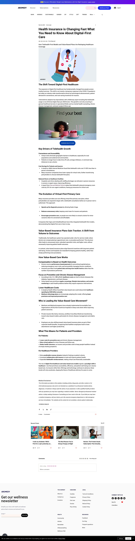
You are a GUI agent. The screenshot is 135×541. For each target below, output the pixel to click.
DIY (65, 14)
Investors (60, 500)
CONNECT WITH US (117, 495)
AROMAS (39, 14)
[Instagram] (116, 498)
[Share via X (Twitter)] (43, 409)
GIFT (77, 14)
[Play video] (67, 123)
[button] (35, 8)
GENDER (59, 14)
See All (102, 423)
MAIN (32, 14)
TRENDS (84, 14)
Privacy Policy (61, 538)
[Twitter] (119, 498)
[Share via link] (51, 409)
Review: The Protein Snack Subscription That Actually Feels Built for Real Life (91, 443)
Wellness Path (61, 531)
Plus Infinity (73, 507)
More (91, 14)
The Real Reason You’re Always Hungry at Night (65, 443)
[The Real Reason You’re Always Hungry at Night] (67, 432)
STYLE (71, 14)
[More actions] (95, 25)
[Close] (133, 538)
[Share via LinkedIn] (47, 409)
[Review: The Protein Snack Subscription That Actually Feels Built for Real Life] (93, 432)
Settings (121, 538)
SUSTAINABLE (49, 14)
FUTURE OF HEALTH (44, 404)
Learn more (91, 2)
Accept (128, 538)
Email (2, 513)
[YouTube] (124, 498)
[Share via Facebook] (39, 409)
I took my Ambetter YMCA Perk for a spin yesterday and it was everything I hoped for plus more (42, 443)
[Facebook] (113, 498)
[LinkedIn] (121, 498)
